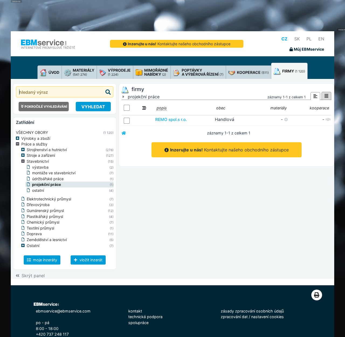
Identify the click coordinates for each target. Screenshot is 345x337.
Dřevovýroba (38, 204)
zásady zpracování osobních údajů (252, 311)
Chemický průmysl (43, 222)
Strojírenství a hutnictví (47, 149)
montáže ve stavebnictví (53, 173)
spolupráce (138, 322)
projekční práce (46, 184)
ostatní (38, 190)
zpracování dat (234, 316)
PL (309, 38)
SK (297, 38)
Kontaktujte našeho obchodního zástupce (179, 43)
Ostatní (33, 245)
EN (321, 38)
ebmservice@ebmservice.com (63, 311)
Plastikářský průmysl (45, 216)
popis (162, 108)
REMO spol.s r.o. (171, 119)
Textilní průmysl (40, 228)
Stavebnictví (38, 161)
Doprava (34, 233)
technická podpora (145, 316)
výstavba (40, 167)
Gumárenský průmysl (45, 210)
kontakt (135, 311)
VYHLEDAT (93, 106)
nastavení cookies (267, 316)
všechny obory (32, 132)
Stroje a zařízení (41, 155)
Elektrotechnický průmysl (49, 199)
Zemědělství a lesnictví (47, 239)
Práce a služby (34, 144)
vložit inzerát (90, 260)
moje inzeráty (44, 260)
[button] (18, 138)
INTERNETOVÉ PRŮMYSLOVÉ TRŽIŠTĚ (48, 48)
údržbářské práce (48, 178)
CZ (284, 38)
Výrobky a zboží (35, 138)
